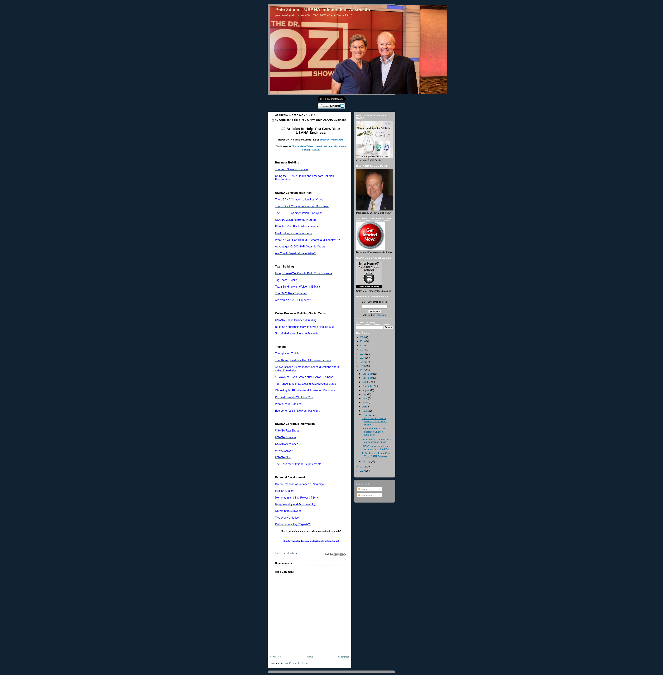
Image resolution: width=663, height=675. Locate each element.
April (365, 407)
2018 (362, 345)
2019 (362, 341)
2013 (362, 366)
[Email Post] (327, 554)
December (367, 374)
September (368, 386)
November (367, 378)
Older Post (343, 657)
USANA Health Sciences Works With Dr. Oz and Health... (374, 421)
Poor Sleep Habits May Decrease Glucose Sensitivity (373, 432)
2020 (362, 337)
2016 (362, 354)
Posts (363, 489)
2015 (362, 358)
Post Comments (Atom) (296, 663)
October (366, 382)
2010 (362, 471)
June (365, 398)
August (366, 390)
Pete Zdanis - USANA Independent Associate (322, 9)
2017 (362, 350)
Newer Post (275, 657)
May (364, 402)
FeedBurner (381, 315)
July (364, 394)
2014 (362, 362)
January (366, 461)
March (365, 411)
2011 (362, 467)
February (367, 415)
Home (310, 657)
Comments (366, 495)
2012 (362, 370)
